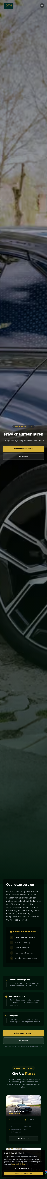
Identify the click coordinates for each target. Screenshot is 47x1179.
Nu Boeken (22, 1139)
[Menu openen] (42, 5)
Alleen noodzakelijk (23, 1169)
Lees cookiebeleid (18, 1164)
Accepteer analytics (23, 1173)
